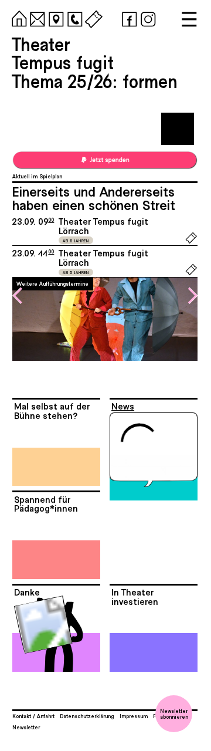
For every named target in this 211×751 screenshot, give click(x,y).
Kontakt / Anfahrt (33, 715)
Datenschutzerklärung (87, 715)
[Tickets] (92, 17)
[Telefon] (73, 17)
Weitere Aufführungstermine (52, 283)
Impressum (134, 715)
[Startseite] (17, 17)
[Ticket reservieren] (191, 241)
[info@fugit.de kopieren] (36, 17)
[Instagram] (146, 17)
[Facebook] (128, 17)
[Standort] (54, 17)
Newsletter (26, 726)
